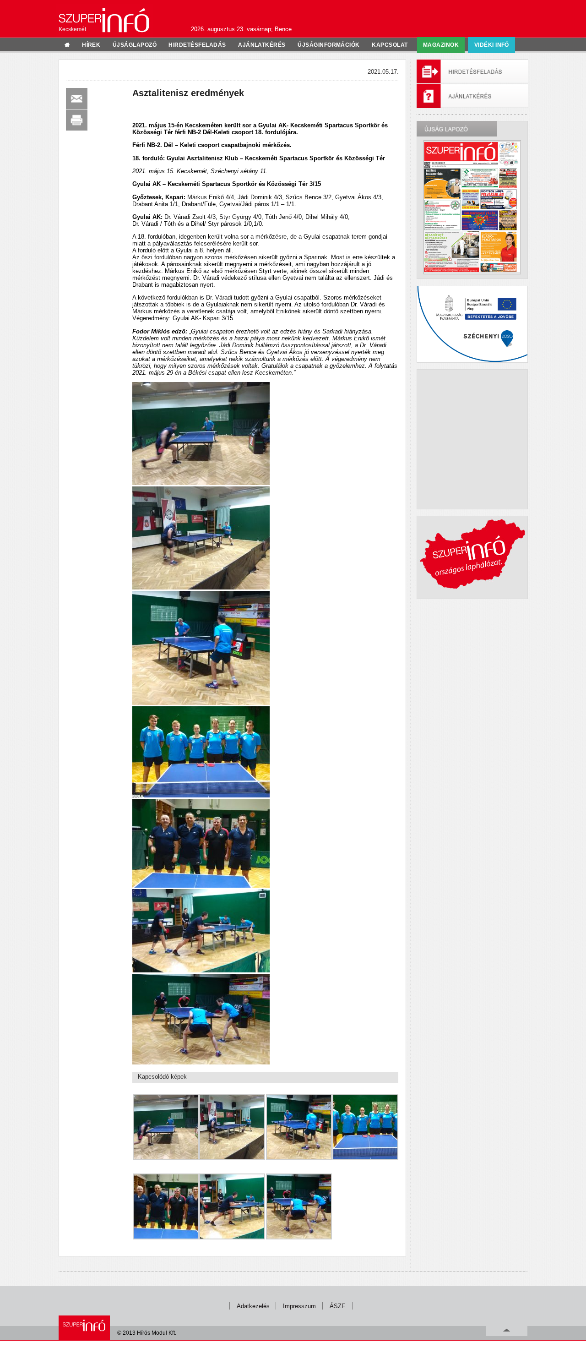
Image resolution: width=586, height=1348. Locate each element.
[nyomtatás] (76, 120)
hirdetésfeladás (197, 45)
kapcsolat (389, 45)
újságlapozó (135, 45)
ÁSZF (337, 1306)
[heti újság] (472, 207)
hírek (91, 45)
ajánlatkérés (262, 45)
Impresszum (299, 1306)
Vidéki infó (491, 45)
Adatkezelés (253, 1306)
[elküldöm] (76, 98)
